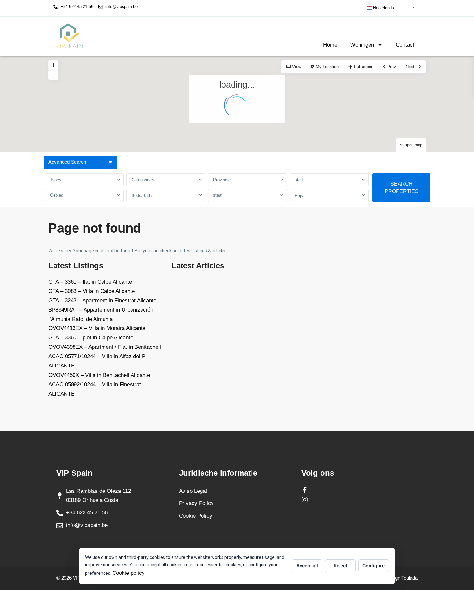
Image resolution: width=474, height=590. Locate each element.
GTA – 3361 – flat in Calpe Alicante (90, 282)
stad (299, 179)
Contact (405, 45)
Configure (373, 565)
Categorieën (143, 179)
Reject (340, 565)
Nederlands (383, 7)
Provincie (222, 179)
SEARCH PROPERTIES (402, 187)
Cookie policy (128, 573)
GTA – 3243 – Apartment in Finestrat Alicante (102, 300)
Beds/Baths (142, 195)
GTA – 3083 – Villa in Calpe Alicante (91, 291)
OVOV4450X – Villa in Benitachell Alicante (99, 375)
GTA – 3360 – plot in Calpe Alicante (90, 338)
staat (217, 195)
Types (55, 179)
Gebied (56, 195)
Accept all (307, 565)
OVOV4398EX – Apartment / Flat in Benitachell (104, 347)
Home (330, 45)
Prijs (299, 195)
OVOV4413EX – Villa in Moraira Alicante (96, 328)
